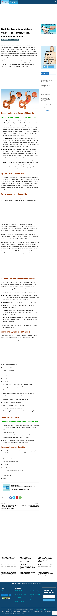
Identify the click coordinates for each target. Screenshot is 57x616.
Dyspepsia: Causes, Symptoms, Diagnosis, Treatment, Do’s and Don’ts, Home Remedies (8, 573)
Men (45, 67)
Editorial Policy (18, 598)
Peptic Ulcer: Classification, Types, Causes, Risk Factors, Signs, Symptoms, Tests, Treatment (9, 507)
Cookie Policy (33, 599)
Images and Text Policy (20, 594)
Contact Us (3, 591)
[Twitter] (13, 497)
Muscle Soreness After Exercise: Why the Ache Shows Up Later (45, 99)
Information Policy (19, 601)
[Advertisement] (20, 17)
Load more (48, 110)
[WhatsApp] (20, 497)
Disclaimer (42, 609)
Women (51, 67)
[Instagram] (4, 595)
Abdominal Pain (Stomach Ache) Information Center (14, 6)
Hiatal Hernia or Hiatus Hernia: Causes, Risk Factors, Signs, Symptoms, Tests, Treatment (8, 559)
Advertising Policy (34, 591)
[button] (55, 1)
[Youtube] (10, 595)
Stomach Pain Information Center (31, 6)
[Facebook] (10, 497)
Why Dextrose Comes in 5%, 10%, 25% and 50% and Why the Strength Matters (46, 106)
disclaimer (32, 488)
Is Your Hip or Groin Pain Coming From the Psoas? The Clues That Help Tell (46, 86)
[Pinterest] (17, 497)
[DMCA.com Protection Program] (5, 599)
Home (2, 6)
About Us (3, 590)
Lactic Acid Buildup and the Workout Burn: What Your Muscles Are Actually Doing (46, 93)
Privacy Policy (18, 590)
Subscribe (49, 599)
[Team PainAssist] (6, 487)
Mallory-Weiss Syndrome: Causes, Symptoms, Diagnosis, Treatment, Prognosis (45, 573)
